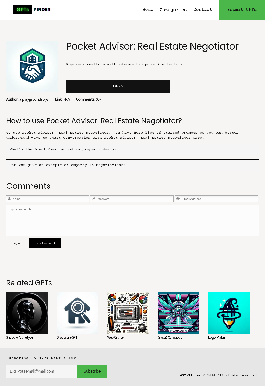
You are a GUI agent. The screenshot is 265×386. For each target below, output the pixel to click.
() (88, 99)
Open (118, 86)
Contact (202, 9)
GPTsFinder (190, 376)
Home (147, 9)
